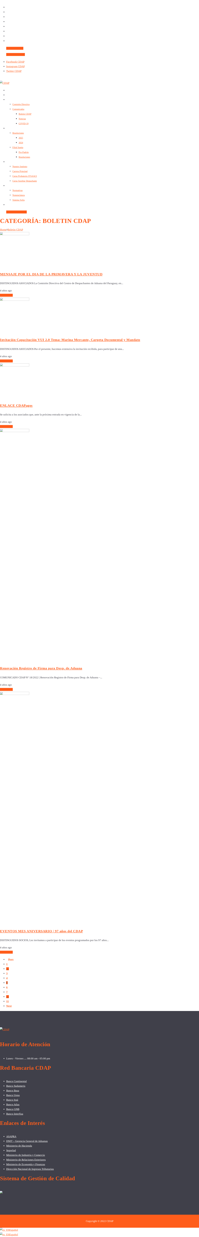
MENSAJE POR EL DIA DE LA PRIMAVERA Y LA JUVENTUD (51, 274)
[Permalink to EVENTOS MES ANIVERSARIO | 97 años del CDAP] (14, 694)
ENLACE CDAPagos (16, 405)
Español (13, 1229)
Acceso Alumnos (15, 54)
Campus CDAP (14, 48)
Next (9, 1005)
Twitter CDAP (13, 71)
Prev (11, 959)
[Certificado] (1, 1192)
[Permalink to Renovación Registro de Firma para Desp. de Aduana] (14, 431)
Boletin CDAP (15, 229)
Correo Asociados (16, 212)
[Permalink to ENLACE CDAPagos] (14, 365)
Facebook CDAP (15, 61)
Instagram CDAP (15, 66)
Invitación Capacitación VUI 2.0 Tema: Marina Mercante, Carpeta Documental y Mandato (70, 340)
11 (7, 1001)
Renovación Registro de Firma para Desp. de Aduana (41, 668)
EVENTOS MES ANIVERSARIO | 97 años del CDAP (41, 931)
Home (3, 229)
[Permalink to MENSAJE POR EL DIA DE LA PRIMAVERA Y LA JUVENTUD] (14, 234)
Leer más (7, 295)
